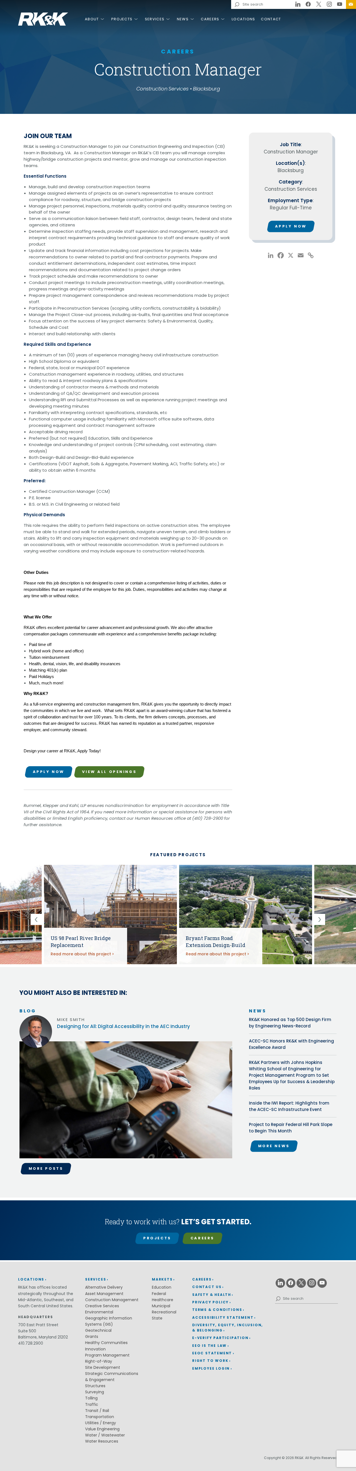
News (183, 19)
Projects (121, 19)
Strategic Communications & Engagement (111, 1376)
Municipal (161, 1306)
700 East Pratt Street (38, 1325)
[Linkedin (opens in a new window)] (298, 4)
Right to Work (210, 1360)
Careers (210, 19)
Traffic (91, 1404)
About (92, 19)
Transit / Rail (97, 1410)
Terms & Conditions (217, 1309)
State (157, 1318)
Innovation (95, 1349)
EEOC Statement (212, 1353)
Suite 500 (27, 1331)
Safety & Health (211, 1294)
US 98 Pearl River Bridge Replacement (81, 941)
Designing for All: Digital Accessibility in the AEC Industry (123, 1026)
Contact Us (351, 4)
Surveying (94, 1392)
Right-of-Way (98, 1361)
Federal (159, 1293)
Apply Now (49, 771)
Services (154, 19)
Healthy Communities (106, 1342)
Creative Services (102, 1306)
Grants (91, 1336)
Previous (36, 919)
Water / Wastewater (105, 1435)
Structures (95, 1386)
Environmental (99, 1312)
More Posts (46, 1168)
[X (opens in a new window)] (318, 4)
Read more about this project (81, 954)
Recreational (164, 1312)
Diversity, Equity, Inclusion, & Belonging (227, 1328)
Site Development (102, 1367)
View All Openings (109, 771)
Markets (162, 1279)
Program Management (107, 1355)
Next (319, 919)
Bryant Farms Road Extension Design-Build (215, 941)
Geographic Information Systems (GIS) (108, 1321)
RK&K (43, 19)
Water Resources (101, 1441)
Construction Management (112, 1300)
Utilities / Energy (100, 1423)
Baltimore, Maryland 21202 (43, 1337)
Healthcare (162, 1300)
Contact (271, 19)
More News (274, 1146)
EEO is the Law (209, 1345)
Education (161, 1287)
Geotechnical (98, 1330)
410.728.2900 (30, 1343)
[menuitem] (351, 4)
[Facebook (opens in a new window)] (308, 4)
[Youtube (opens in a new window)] (339, 4)
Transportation (99, 1416)
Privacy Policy (210, 1302)
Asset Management (104, 1293)
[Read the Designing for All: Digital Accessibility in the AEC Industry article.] (125, 1102)
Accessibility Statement (222, 1317)
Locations (243, 19)
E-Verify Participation (220, 1337)
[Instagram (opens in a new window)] (329, 4)
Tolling (91, 1398)
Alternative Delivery (104, 1287)
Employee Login (211, 1368)
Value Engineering (102, 1429)
